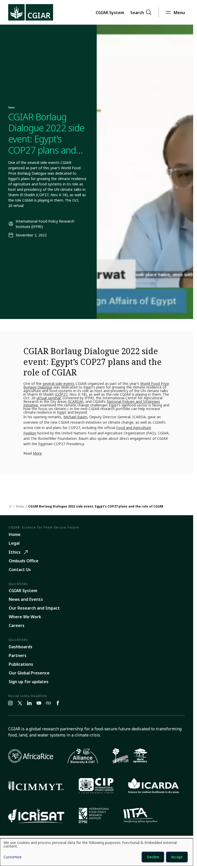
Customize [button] (13, 857)
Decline (153, 856)
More (37, 453)
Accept (177, 856)
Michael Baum (75, 416)
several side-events (59, 383)
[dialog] (96, 852)
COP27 (61, 394)
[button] (110, 12)
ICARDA (75, 401)
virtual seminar (48, 397)
